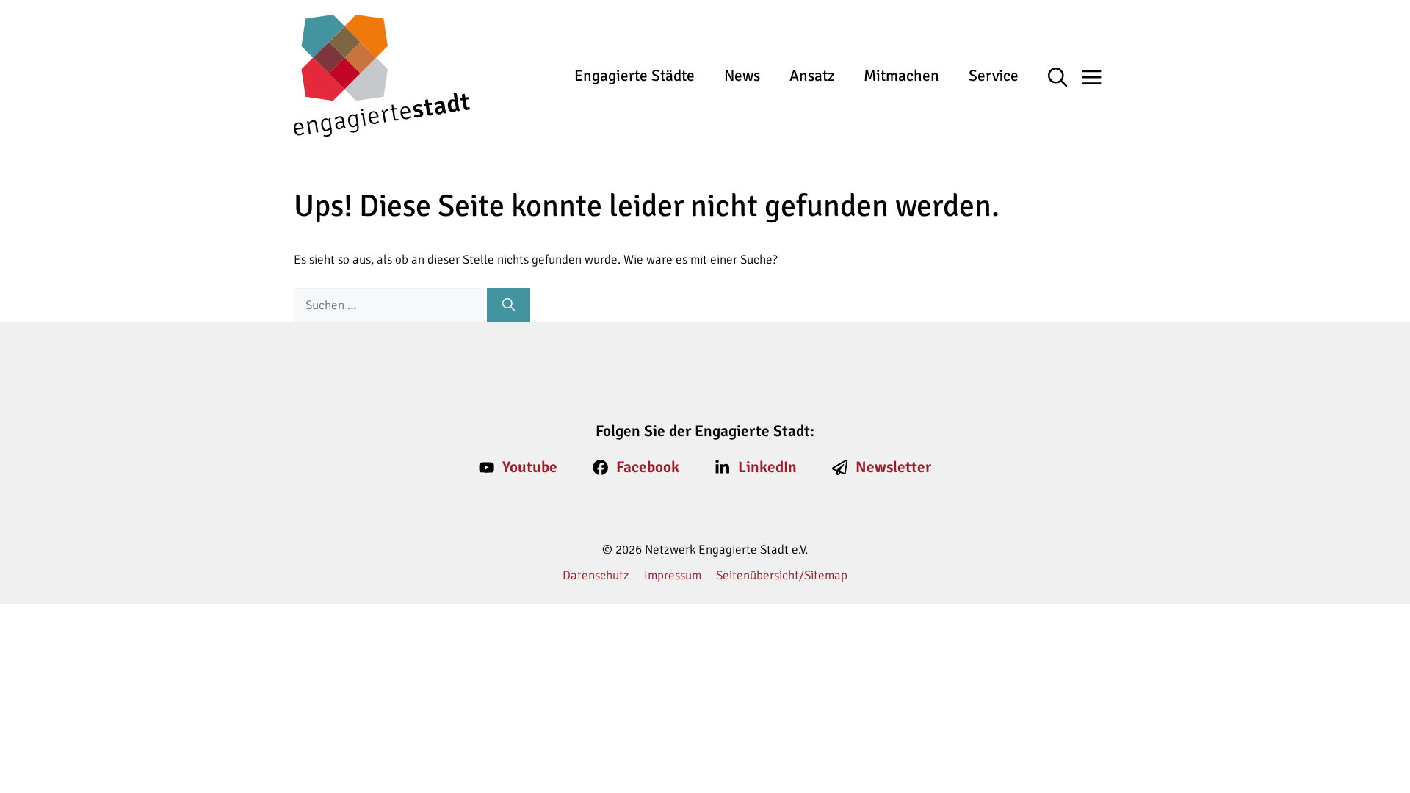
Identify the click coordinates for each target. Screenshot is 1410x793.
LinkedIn (767, 467)
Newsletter (893, 467)
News (742, 75)
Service (994, 75)
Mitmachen (901, 75)
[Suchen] (508, 305)
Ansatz (811, 75)
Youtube (529, 467)
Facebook (647, 467)
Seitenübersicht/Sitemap (781, 575)
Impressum (672, 575)
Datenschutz (596, 575)
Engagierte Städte (634, 75)
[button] (1065, 79)
